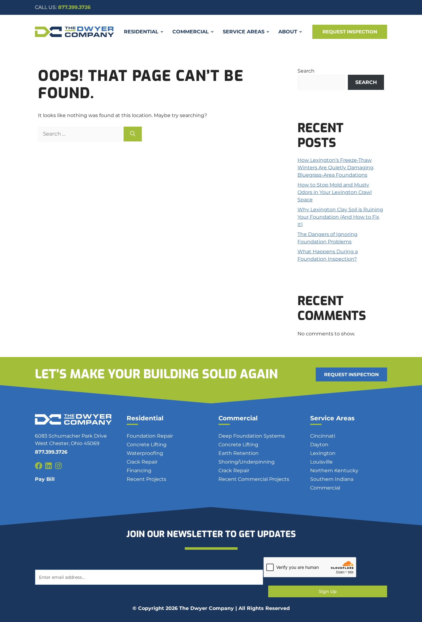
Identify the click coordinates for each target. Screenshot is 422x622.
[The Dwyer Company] (74, 32)
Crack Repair (142, 462)
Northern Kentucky (334, 470)
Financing (139, 470)
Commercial (238, 418)
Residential (145, 418)
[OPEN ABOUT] (300, 32)
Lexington (322, 453)
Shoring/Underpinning (246, 462)
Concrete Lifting (147, 445)
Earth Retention (238, 453)
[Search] (133, 134)
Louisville (321, 462)
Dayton (319, 445)
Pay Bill (45, 479)
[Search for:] (81, 134)
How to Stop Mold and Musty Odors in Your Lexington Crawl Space (335, 192)
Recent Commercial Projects (253, 479)
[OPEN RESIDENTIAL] (162, 32)
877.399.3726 (63, 7)
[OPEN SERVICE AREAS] (268, 32)
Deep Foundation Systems (251, 436)
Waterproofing (145, 453)
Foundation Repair (150, 436)
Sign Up (328, 591)
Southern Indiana (331, 479)
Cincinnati (322, 436)
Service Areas (332, 418)
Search (306, 71)
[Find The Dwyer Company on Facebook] (38, 465)
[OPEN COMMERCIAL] (212, 32)
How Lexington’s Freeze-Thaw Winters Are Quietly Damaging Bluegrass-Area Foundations (335, 167)
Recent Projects (146, 479)
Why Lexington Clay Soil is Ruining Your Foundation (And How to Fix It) (340, 217)
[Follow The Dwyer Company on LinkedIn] (48, 465)
